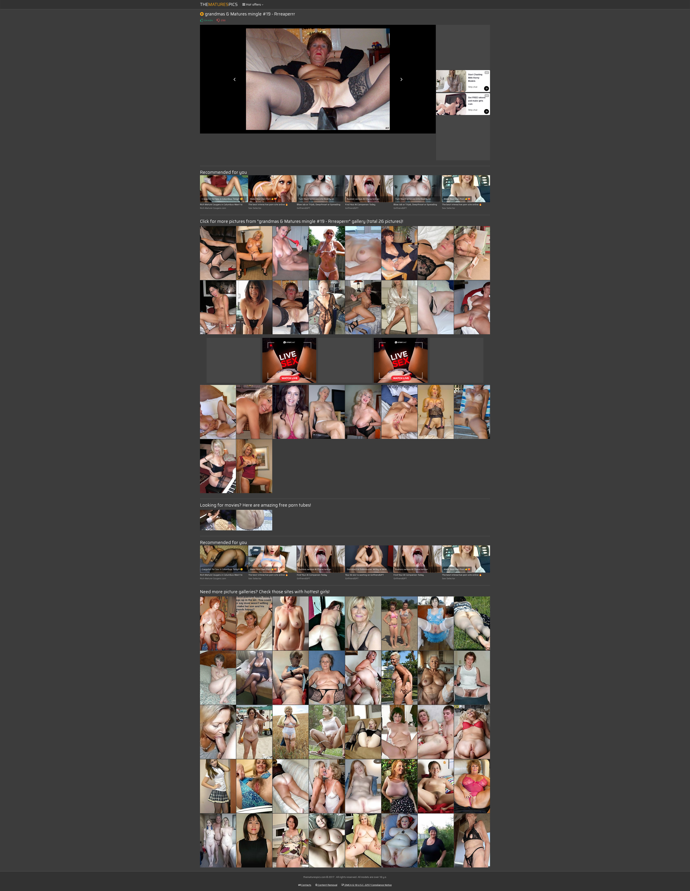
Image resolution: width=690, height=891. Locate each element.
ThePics (219, 4)
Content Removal (327, 885)
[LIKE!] (201, 20)
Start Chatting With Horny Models (475, 77)
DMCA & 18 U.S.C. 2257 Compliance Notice (368, 885)
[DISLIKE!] (218, 20)
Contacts (306, 885)
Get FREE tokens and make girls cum (477, 100)
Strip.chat (472, 87)
